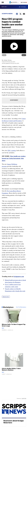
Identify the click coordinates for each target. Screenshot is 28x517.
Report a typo (6, 296)
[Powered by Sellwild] (24, 398)
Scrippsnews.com (19, 276)
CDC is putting (11, 150)
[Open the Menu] (2, 2)
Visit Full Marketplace (21, 307)
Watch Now (23, 2)
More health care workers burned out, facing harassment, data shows (14, 158)
